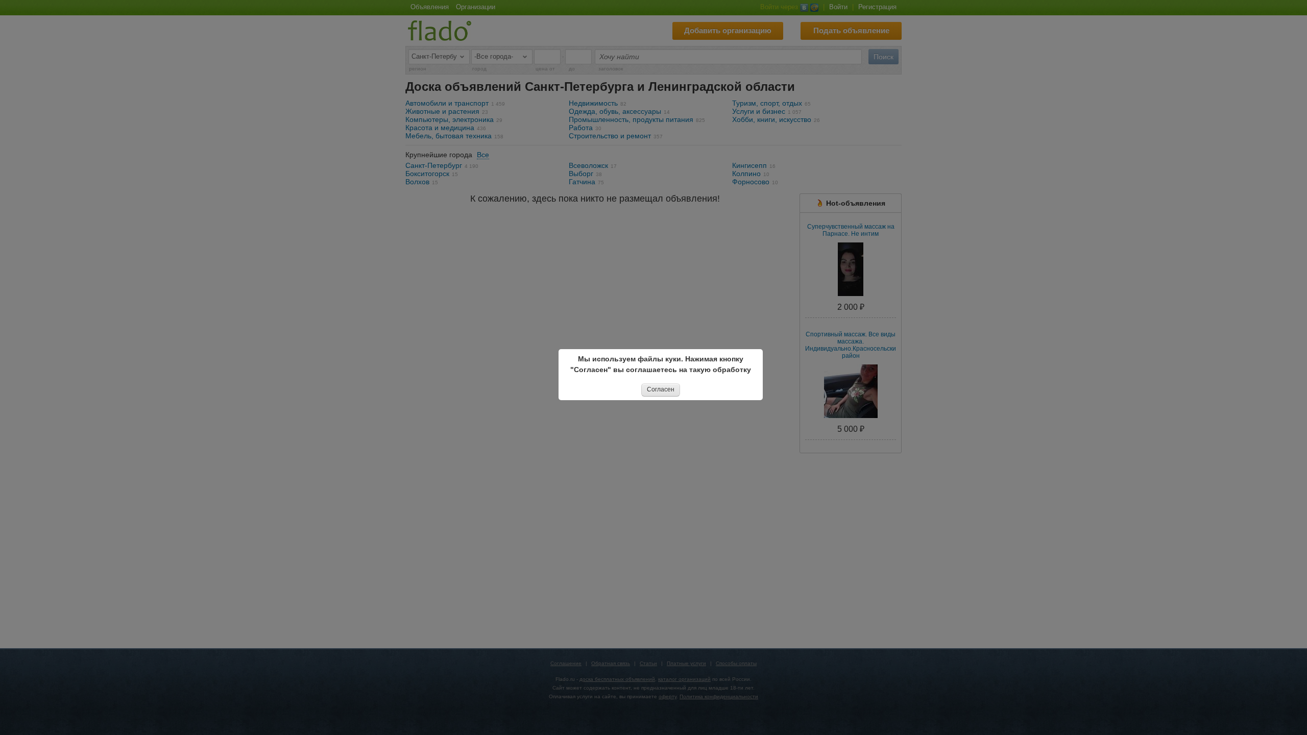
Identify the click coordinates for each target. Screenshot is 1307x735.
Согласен (660, 389)
